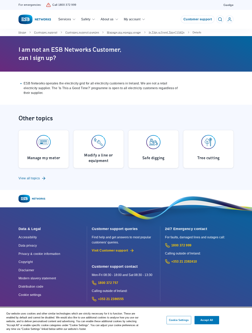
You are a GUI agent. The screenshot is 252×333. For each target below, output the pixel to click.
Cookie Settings (179, 320)
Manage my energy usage (124, 32)
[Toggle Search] (220, 19)
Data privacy (28, 245)
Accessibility (28, 237)
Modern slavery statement (37, 278)
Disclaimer (26, 270)
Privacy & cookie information (39, 253)
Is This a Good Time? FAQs (167, 32)
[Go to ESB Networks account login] (229, 19)
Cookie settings (30, 295)
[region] (126, 320)
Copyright (26, 262)
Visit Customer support (110, 250)
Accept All (206, 320)
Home (22, 32)
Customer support (197, 19)
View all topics (29, 178)
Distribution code (31, 286)
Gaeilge (228, 5)
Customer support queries (82, 32)
